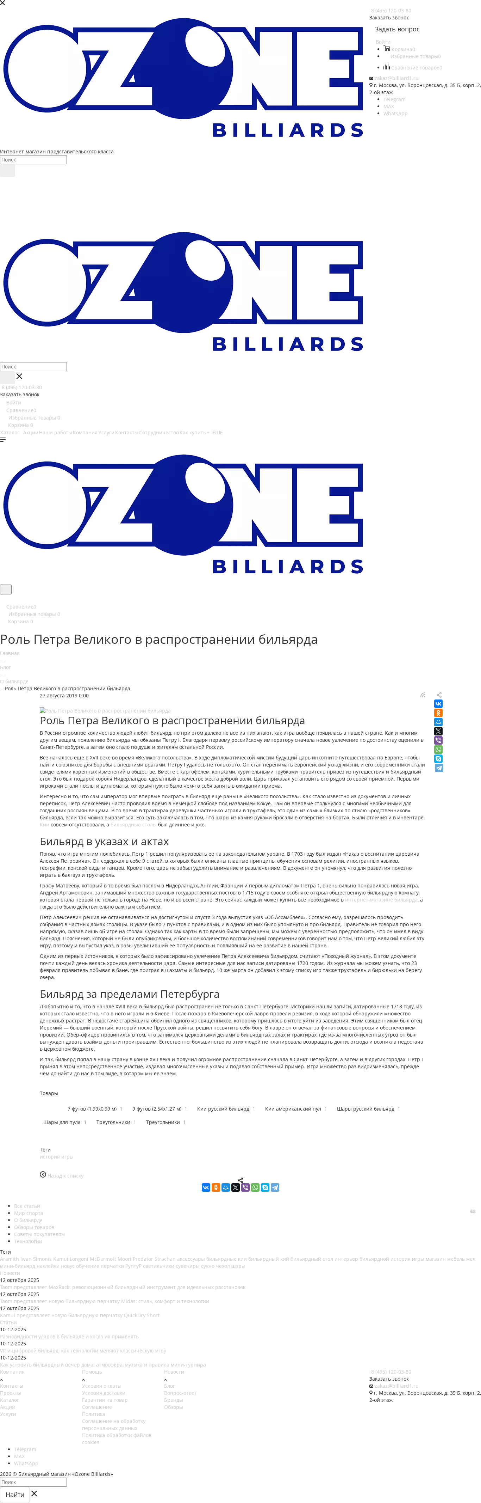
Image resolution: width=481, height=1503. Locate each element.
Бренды (173, 1400)
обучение (87, 1266)
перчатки (112, 1266)
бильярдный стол (312, 1258)
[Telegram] (439, 768)
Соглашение (97, 1407)
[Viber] (438, 740)
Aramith (9, 1258)
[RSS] (422, 695)
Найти (15, 1494)
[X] (438, 731)
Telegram (394, 99)
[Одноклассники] (438, 713)
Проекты (10, 1392)
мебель (456, 1258)
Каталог (9, 1400)
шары (238, 1266)
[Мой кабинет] (3, 598)
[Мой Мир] (438, 722)
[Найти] (7, 170)
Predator (143, 1258)
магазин (436, 1258)
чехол (223, 1266)
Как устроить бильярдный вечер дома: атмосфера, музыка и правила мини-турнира (103, 1364)
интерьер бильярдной (362, 1258)
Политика (93, 1414)
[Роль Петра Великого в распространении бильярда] (240, 710)
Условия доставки (103, 1392)
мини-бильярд (17, 1266)
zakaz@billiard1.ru (397, 78)
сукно (207, 1266)
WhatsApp (395, 113)
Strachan (165, 1258)
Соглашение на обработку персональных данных (113, 1424)
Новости (10, 1273)
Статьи (8, 1322)
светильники (158, 1266)
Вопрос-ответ (180, 1392)
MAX (388, 106)
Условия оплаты (101, 1385)
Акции (7, 1407)
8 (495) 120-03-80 (391, 10)
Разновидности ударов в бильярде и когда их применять (69, 1336)
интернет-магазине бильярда (381, 899)
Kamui (60, 1258)
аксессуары (191, 1258)
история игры (57, 1156)
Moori (124, 1258)
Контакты (11, 1385)
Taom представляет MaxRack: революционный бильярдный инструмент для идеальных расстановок (122, 1287)
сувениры (188, 1266)
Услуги (8, 1414)
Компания (12, 1371)
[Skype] (438, 758)
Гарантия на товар (105, 1400)
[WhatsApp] (438, 749)
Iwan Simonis (36, 1258)
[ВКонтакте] (438, 703)
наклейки (48, 1266)
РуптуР (133, 1266)
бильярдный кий (268, 1258)
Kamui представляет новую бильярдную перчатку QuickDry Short (80, 1315)
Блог (169, 1385)
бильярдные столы (134, 824)
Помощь (92, 1371)
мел (470, 1258)
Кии (44, 824)
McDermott (103, 1258)
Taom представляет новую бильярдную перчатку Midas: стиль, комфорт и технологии (104, 1301)
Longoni (79, 1258)
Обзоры (173, 1407)
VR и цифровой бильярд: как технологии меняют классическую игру (83, 1350)
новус (68, 1266)
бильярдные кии (226, 1258)
